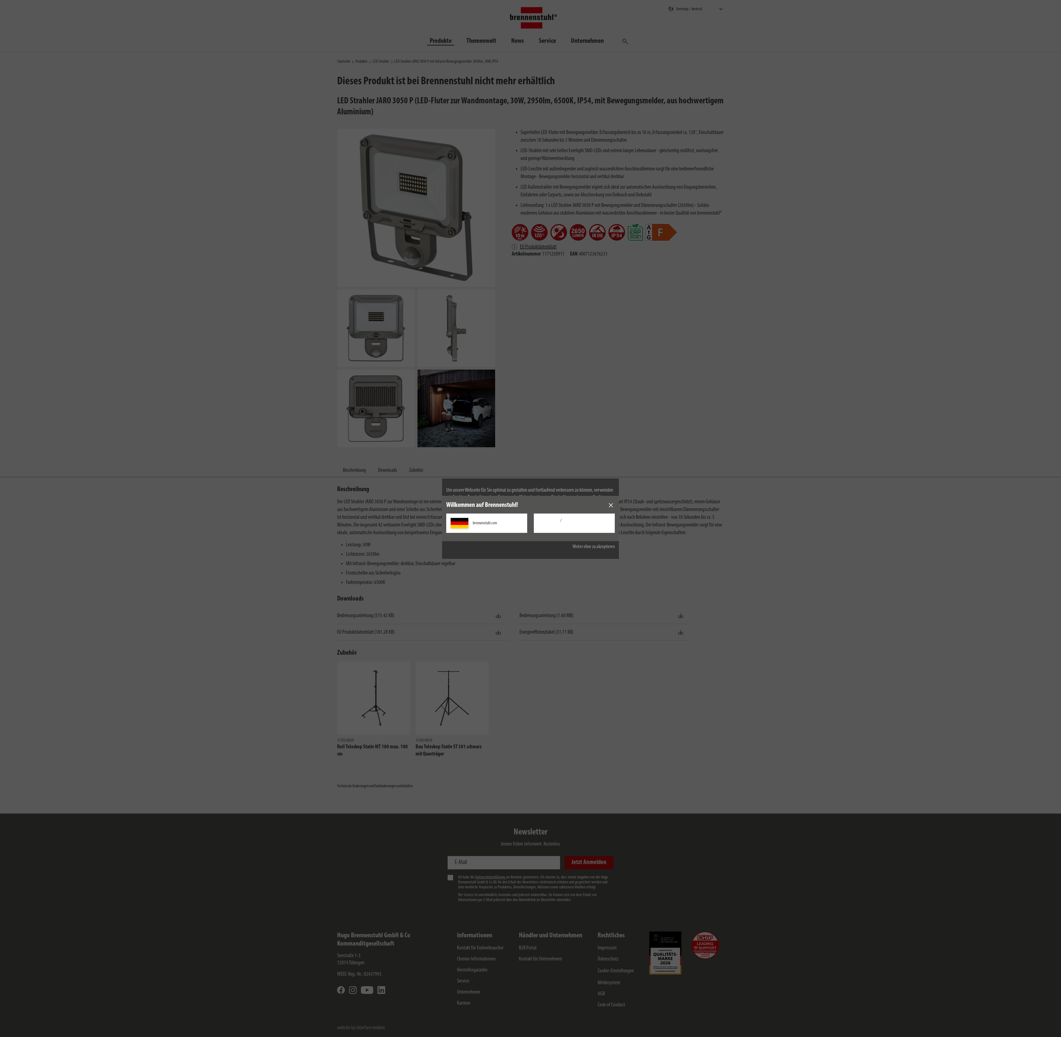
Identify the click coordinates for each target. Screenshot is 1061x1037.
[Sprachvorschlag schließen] (611, 505)
